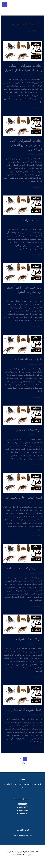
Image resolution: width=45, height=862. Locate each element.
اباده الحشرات (32, 220)
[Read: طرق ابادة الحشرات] (22, 344)
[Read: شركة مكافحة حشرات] (22, 415)
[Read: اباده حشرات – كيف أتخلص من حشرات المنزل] (22, 273)
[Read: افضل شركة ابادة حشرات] (22, 695)
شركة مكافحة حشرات (27, 430)
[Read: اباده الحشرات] (22, 205)
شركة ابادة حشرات (29, 639)
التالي (22, 763)
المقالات (31, 75)
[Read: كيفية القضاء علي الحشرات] (22, 483)
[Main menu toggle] (4, 4)
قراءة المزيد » (37, 108)
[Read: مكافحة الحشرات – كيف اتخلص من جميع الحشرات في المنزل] (22, 126)
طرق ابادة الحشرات (28, 359)
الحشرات (38, 75)
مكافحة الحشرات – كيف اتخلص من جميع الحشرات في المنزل (24, 144)
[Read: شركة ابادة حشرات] (22, 624)
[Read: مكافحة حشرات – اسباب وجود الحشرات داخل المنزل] (22, 51)
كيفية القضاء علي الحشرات (24, 497)
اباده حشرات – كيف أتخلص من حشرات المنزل (24, 289)
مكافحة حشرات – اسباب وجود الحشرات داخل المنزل (23, 67)
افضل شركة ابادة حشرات (25, 709)
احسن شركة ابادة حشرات (24, 568)
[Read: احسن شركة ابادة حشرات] (22, 553)
